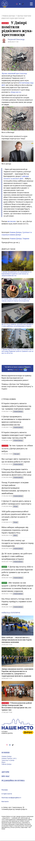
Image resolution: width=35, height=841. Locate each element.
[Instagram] (17, 4)
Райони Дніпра (6, 764)
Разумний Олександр (16, 39)
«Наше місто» (15, 92)
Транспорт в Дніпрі (8, 760)
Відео (3, 762)
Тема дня (16, 454)
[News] (20, 4)
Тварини (25, 238)
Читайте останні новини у (18, 368)
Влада (15, 506)
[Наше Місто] (5, 4)
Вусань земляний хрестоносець (14, 73)
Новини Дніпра (9, 16)
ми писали (11, 221)
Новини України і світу (9, 758)
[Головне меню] (31, 4)
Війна (15, 535)
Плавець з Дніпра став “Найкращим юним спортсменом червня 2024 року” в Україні (17, 386)
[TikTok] (22, 4)
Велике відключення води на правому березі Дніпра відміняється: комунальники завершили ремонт (16, 378)
